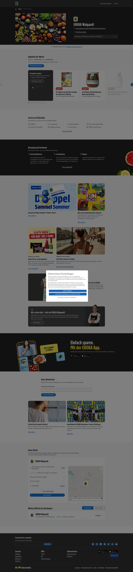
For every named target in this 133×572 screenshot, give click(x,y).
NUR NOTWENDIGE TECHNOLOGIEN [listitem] (67, 294)
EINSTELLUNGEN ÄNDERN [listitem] (67, 297)
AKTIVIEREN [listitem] (67, 291)
